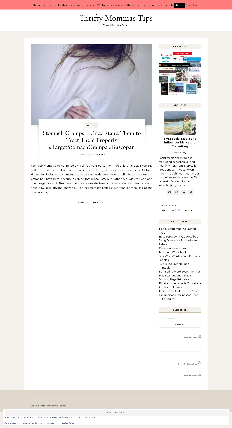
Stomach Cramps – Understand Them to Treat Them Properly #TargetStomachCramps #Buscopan (92, 140)
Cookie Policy (68, 423)
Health (91, 126)
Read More (192, 4)
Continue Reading (92, 202)
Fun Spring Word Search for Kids (179, 271)
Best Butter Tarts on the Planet (179, 291)
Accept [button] (179, 5)
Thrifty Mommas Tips (116, 18)
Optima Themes (58, 405)
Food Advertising (190, 337)
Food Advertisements (186, 364)
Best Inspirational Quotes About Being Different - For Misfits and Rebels (179, 240)
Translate (187, 210)
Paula (102, 154)
